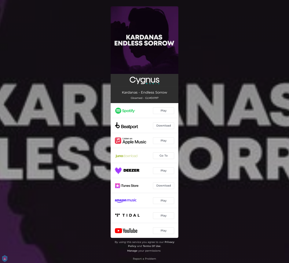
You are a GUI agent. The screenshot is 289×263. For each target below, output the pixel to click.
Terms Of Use (152, 246)
